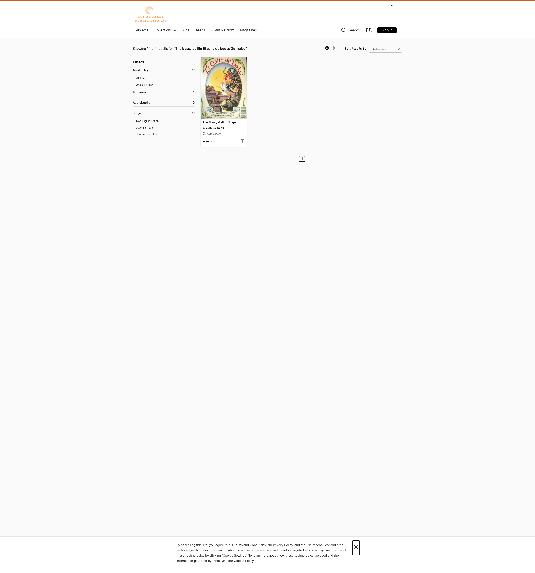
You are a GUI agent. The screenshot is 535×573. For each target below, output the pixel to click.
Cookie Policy (244, 561)
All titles (141, 78)
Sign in (387, 30)
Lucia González (215, 127)
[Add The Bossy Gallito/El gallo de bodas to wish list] (242, 142)
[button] (350, 31)
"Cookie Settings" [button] (234, 556)
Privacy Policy (283, 545)
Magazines (248, 30)
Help (393, 5)
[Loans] (369, 31)
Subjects (141, 30)
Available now (144, 85)
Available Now (222, 30)
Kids (186, 30)
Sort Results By (355, 49)
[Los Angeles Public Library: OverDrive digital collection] (151, 14)
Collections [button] (163, 30)
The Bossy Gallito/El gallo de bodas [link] (222, 122)
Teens (200, 30)
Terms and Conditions (250, 545)
